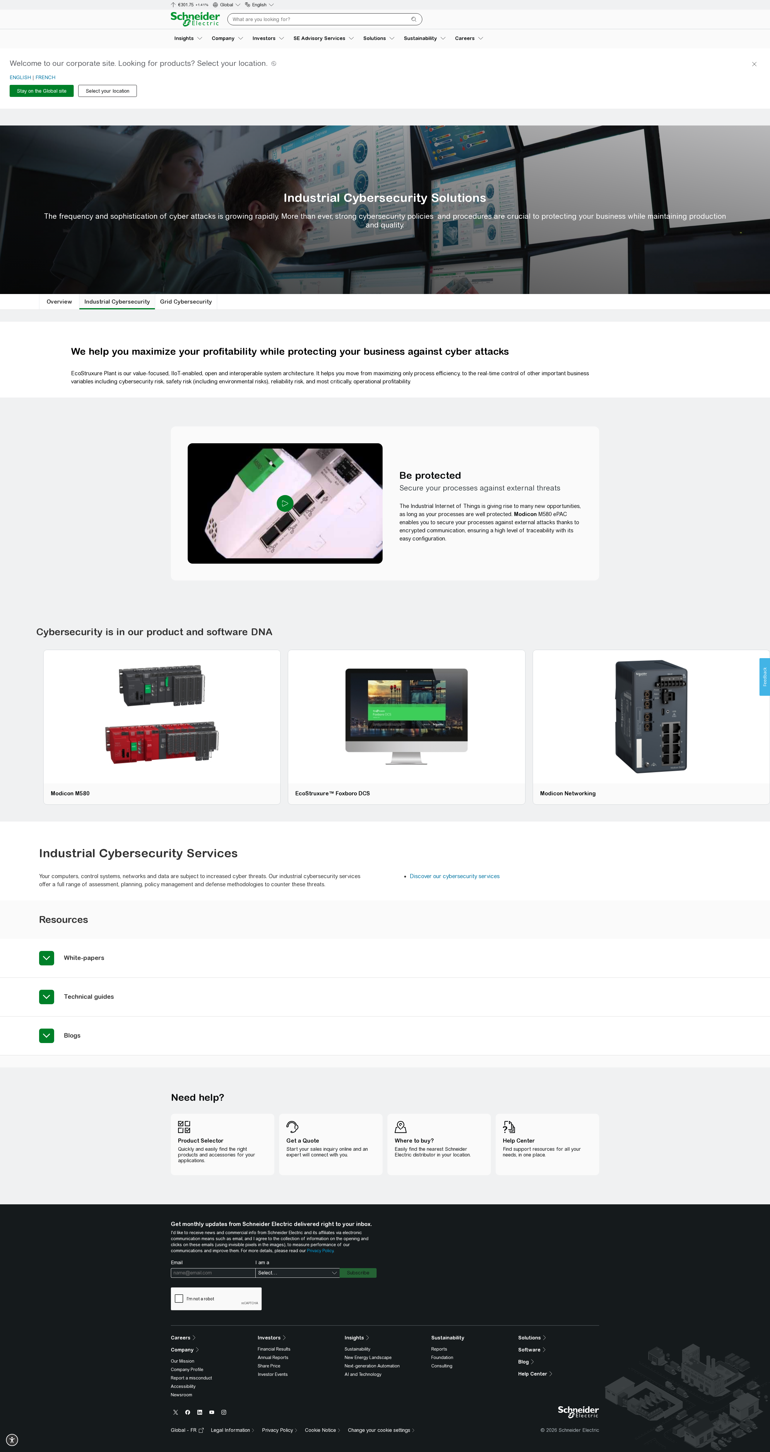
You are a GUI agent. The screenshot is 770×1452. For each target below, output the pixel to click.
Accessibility (183, 1386)
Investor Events (273, 1374)
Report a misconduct (191, 1378)
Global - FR (183, 1430)
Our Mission (182, 1361)
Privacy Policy (320, 1250)
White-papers (84, 957)
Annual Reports (273, 1357)
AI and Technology (363, 1374)
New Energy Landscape (368, 1357)
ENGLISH (20, 77)
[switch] (12, 1440)
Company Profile (187, 1369)
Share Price (269, 1366)
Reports (439, 1349)
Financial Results (274, 1349)
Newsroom (181, 1394)
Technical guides (89, 996)
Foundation (442, 1357)
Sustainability (357, 1349)
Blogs (72, 1035)
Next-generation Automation (372, 1366)
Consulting (441, 1366)
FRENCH (45, 77)
